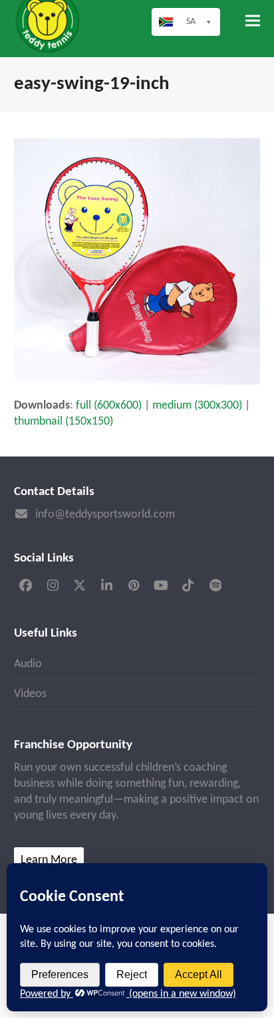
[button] (252, 21)
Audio (28, 664)
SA (191, 22)
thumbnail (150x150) (63, 421)
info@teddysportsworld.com (105, 514)
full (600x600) (109, 405)
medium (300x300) (197, 405)
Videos (30, 694)
